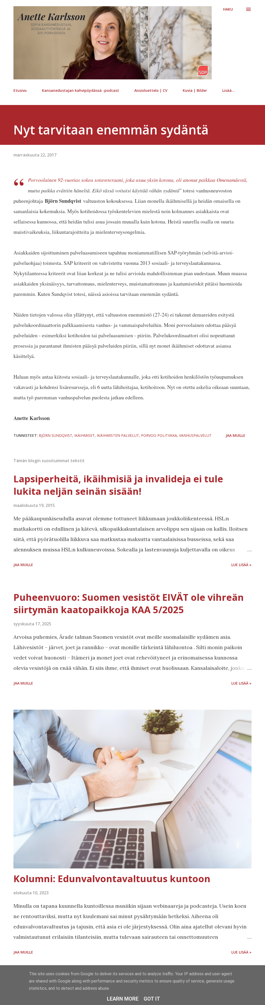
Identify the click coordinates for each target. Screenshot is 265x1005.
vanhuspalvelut (195, 435)
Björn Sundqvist (55, 435)
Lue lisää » (241, 564)
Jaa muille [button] (235, 435)
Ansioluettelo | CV (150, 90)
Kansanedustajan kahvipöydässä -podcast (80, 90)
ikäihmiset (84, 435)
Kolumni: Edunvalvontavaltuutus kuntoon (111, 878)
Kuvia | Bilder (195, 90)
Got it (152, 999)
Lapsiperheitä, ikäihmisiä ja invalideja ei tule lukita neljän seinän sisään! (118, 485)
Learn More (122, 999)
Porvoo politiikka (159, 435)
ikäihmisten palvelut (118, 435)
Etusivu (20, 90)
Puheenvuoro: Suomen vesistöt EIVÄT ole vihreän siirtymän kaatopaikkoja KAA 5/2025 (128, 603)
